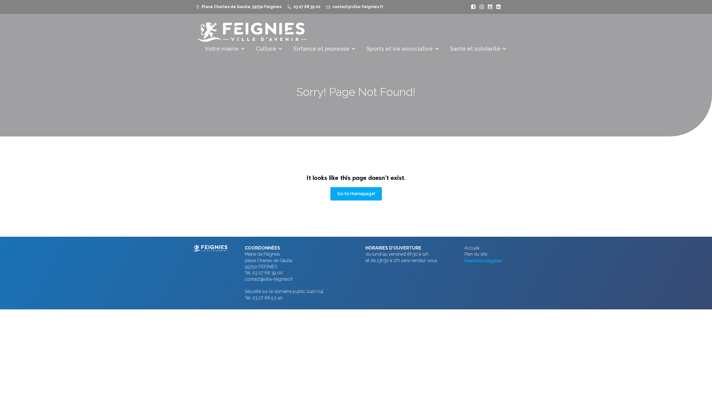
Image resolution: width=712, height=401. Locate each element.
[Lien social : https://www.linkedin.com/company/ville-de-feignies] (497, 7)
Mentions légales (483, 260)
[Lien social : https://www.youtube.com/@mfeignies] (488, 7)
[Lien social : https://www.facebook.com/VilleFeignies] (472, 7)
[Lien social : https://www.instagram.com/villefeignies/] (480, 7)
